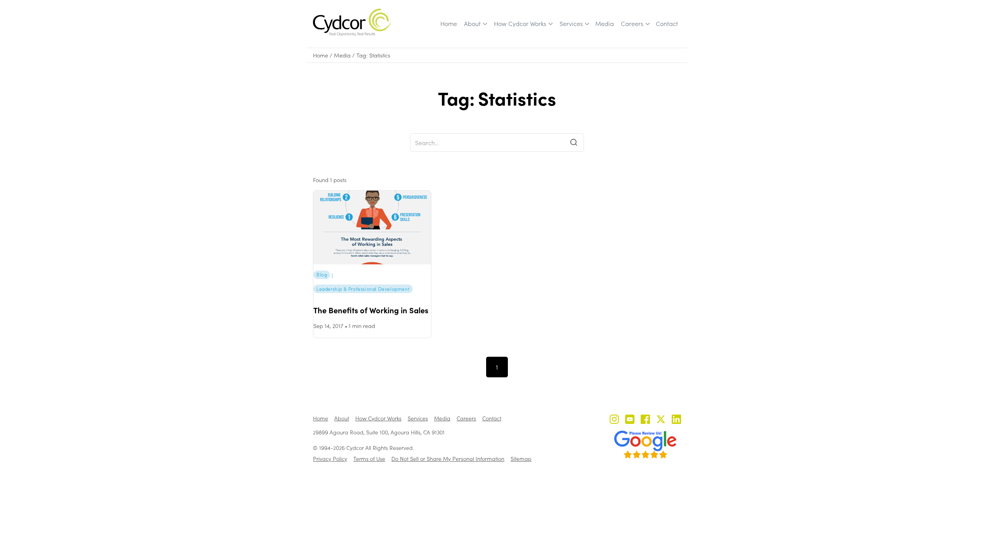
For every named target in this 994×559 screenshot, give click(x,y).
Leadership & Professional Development (363, 289)
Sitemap (521, 458)
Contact (667, 23)
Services (571, 23)
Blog (321, 274)
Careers (632, 23)
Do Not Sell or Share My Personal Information (447, 458)
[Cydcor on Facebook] (645, 420)
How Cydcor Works (520, 23)
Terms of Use (369, 458)
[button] (475, 23)
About (472, 23)
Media (604, 23)
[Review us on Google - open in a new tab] (645, 444)
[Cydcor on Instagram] (614, 420)
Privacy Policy (330, 458)
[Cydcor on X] (661, 420)
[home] (352, 22)
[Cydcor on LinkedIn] (676, 420)
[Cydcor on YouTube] (629, 420)
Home (448, 23)
